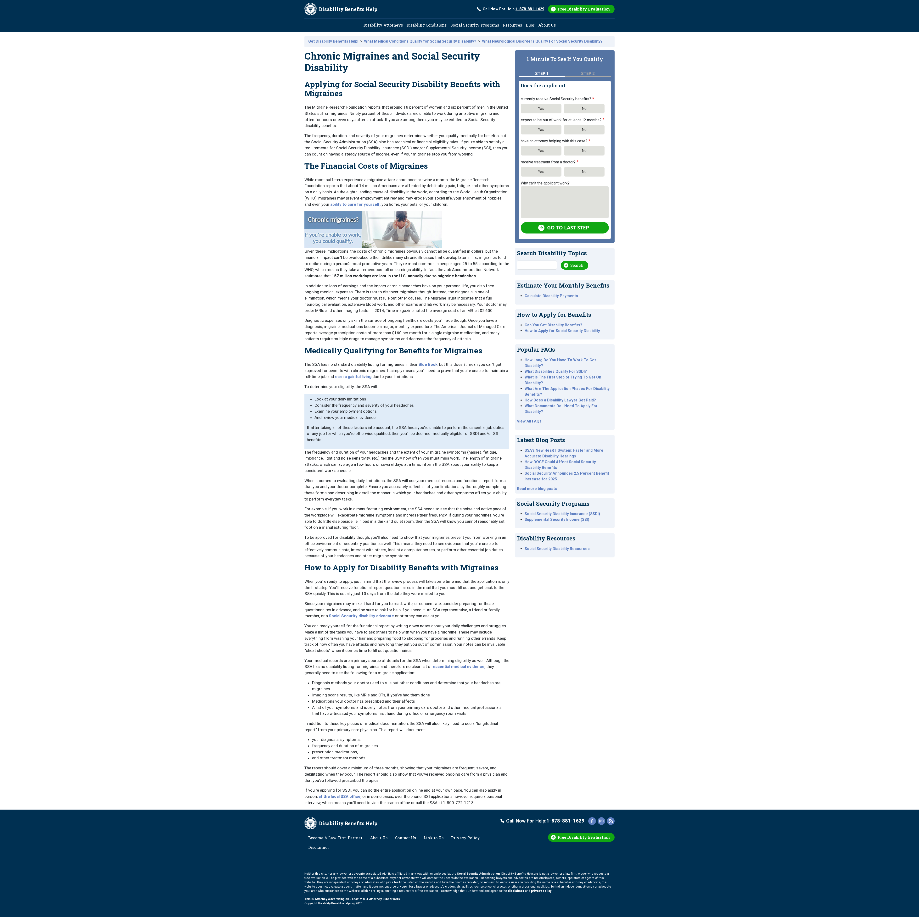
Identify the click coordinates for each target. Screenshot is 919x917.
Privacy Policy (465, 837)
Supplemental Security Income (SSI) (557, 519)
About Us (547, 25)
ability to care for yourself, (355, 204)
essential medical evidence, (459, 666)
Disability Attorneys (383, 25)
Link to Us (433, 837)
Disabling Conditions (427, 25)
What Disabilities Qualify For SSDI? (556, 371)
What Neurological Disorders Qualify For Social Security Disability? (542, 41)
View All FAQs (529, 421)
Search (576, 265)
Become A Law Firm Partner (335, 837)
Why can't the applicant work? (545, 183)
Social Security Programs (474, 25)
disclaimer (516, 891)
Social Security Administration (478, 873)
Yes (541, 108)
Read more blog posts (537, 488)
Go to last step (568, 227)
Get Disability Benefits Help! (333, 41)
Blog (530, 25)
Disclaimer (318, 847)
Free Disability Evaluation (584, 8)
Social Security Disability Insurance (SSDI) (562, 513)
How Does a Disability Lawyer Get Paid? (560, 400)
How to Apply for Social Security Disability (562, 330)
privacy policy (541, 891)
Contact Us (405, 837)
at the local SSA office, (340, 796)
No (584, 108)
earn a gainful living (353, 376)
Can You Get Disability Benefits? (553, 325)
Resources (512, 25)
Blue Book (428, 364)
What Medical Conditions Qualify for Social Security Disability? (420, 41)
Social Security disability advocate (361, 615)
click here (368, 891)
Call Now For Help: (513, 9)
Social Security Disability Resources (557, 548)
